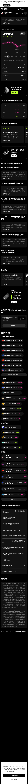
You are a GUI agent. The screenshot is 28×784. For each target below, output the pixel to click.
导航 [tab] (20, 13)
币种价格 (8, 631)
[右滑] (22, 13)
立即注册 (14, 92)
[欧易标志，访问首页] (4, 9)
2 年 (24, 56)
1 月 (16, 56)
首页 (2, 631)
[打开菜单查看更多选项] (26, 9)
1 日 (8, 56)
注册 (22, 9)
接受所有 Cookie (14, 775)
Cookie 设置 (14, 779)
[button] (18, 9)
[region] (14, 773)
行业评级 (4, 79)
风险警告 (17, 611)
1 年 (20, 56)
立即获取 (4, 284)
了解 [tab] (17, 13)
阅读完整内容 (6, 23)
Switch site (6, 5)
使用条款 (11, 611)
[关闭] (25, 764)
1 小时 (4, 56)
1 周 (12, 56)
